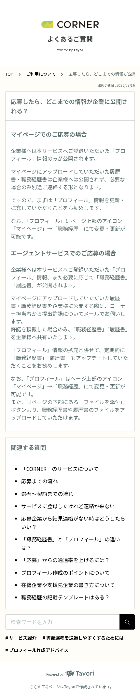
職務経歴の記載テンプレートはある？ (65, 597)
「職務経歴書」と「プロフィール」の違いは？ (70, 543)
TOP (9, 74)
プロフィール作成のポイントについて (65, 572)
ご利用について (41, 74)
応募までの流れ (39, 481)
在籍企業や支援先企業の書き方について (68, 585)
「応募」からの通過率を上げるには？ (65, 560)
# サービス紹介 (20, 637)
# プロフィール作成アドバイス (36, 650)
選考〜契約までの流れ (47, 493)
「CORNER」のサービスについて (60, 469)
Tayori (69, 686)
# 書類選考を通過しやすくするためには (83, 637)
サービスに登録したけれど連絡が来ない (68, 506)
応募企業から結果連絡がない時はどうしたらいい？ (73, 522)
